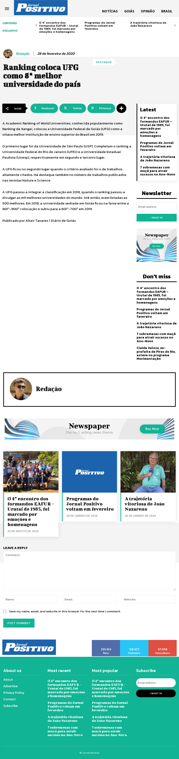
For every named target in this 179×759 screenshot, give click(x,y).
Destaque (104, 62)
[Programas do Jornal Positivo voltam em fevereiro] (89, 472)
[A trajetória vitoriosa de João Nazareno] (148, 472)
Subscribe (163, 641)
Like (106, 641)
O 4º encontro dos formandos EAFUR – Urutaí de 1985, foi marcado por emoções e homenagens (58, 27)
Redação (22, 53)
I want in (157, 217)
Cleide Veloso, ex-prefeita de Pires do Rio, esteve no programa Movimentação (156, 353)
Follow (134, 641)
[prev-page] (36, 25)
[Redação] (8, 53)
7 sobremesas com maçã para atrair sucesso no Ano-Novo (157, 171)
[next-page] (175, 25)
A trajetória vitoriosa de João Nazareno (148, 24)
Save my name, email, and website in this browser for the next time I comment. (65, 611)
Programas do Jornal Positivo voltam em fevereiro (100, 25)
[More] (121, 108)
